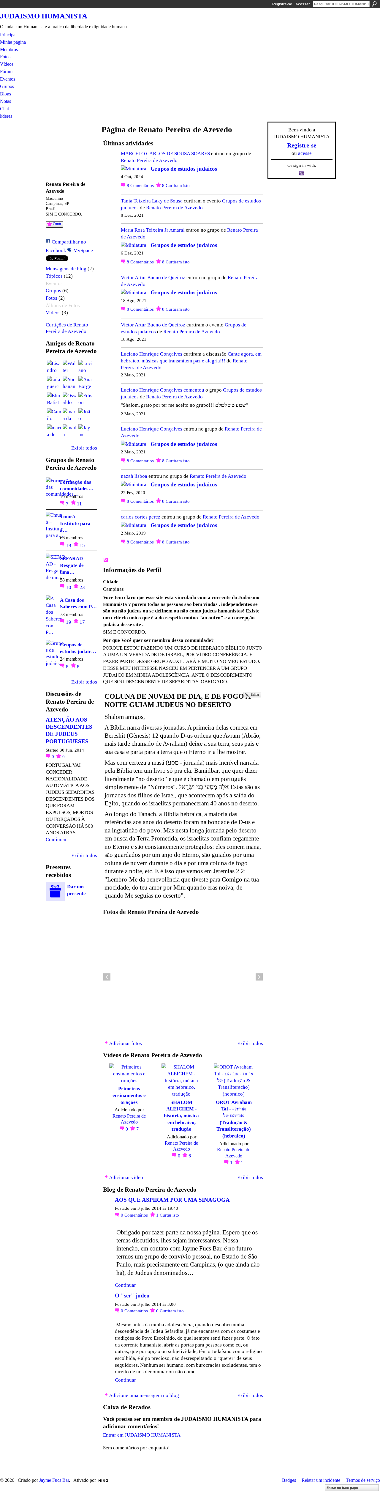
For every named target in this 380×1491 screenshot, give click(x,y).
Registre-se (282, 4)
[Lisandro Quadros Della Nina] (54, 367)
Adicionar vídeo (126, 1177)
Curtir (57, 224)
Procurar (374, 4)
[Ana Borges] (85, 383)
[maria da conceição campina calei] (70, 415)
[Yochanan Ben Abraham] (70, 383)
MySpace (83, 250)
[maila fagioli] (70, 431)
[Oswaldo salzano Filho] (70, 399)
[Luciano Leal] (85, 367)
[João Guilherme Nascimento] (85, 415)
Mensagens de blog (66, 268)
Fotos (51, 298)
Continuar (56, 839)
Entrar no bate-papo (342, 1488)
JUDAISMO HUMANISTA (43, 16)
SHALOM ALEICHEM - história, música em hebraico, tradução (181, 1115)
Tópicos (54, 276)
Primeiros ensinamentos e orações (129, 1095)
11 (79, 504)
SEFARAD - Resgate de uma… (73, 565)
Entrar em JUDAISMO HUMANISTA (141, 1435)
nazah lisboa (134, 476)
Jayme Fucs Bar (54, 1480)
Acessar (302, 4)
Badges (289, 1480)
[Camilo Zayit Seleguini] (54, 415)
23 (82, 587)
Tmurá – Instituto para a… (75, 523)
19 (69, 545)
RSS (106, 560)
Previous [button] (106, 977)
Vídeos (53, 312)
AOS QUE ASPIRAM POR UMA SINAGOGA (172, 1200)
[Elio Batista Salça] (54, 399)
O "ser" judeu (132, 1295)
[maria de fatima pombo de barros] (54, 431)
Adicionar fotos (125, 1043)
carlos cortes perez (140, 517)
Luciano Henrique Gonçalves (151, 354)
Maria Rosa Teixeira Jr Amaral (153, 230)
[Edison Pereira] (85, 399)
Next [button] (259, 977)
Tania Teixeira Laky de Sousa (152, 201)
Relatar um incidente (321, 1480)
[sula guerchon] (54, 383)
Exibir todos (84, 448)
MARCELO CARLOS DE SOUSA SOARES (165, 153)
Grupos (53, 290)
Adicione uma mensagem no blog (144, 1395)
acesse (305, 153)
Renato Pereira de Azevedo (149, 160)
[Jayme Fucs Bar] (85, 431)
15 (82, 545)
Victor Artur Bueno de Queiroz (153, 277)
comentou (193, 390)
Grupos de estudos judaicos (184, 169)
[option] (183, 976)
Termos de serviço (363, 1480)
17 (82, 622)
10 (69, 587)
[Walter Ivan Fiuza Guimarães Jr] (70, 367)
